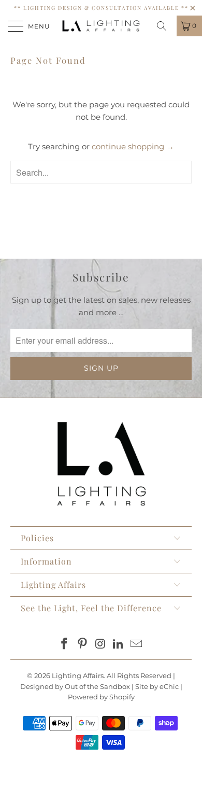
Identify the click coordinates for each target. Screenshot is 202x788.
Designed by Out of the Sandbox (75, 686)
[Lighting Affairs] (101, 26)
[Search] (165, 26)
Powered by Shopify (101, 697)
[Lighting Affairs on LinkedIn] (118, 644)
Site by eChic (157, 686)
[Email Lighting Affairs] (137, 644)
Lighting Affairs (78, 675)
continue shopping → (133, 146)
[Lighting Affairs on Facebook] (65, 644)
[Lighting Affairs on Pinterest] (82, 644)
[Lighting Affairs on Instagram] (100, 644)
